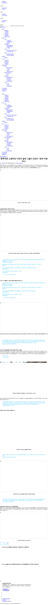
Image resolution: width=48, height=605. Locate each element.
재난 (6, 113)
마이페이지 (4, 152)
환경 (6, 117)
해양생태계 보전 (10, 118)
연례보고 (9, 144)
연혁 (8, 134)
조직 (6, 147)
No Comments (20, 163)
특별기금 (6, 100)
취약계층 (6, 108)
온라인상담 (4, 2)
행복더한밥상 (10, 111)
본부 (8, 148)
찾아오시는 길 (10, 136)
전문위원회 (9, 150)
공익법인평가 (10, 145)
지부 (8, 149)
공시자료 (9, 143)
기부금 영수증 (6, 590)
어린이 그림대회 (10, 120)
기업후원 (6, 96)
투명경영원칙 (10, 142)
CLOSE (1, 5)
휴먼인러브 (4, 129)
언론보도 (6, 128)
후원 (3, 93)
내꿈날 (8, 107)
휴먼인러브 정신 (8, 137)
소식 (3, 123)
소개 (6, 131)
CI (7, 139)
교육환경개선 (10, 106)
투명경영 (6, 140)
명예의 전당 (7, 101)
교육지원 (9, 105)
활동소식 (6, 126)
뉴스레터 (6, 127)
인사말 (8, 133)
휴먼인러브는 (10, 132)
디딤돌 (8, 112)
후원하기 (4, 1)
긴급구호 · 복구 (10, 116)
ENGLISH (5, 589)
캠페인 (3, 121)
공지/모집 (7, 124)
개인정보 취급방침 (6, 598)
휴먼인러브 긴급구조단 (12, 115)
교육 (6, 103)
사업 (3, 102)
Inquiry (3, 9)
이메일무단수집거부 (6, 601)
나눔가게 (6, 97)
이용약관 (4, 599)
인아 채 (2, 163)
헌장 (8, 138)
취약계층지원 (10, 110)
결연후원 (6, 98)
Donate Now (4, 7)
